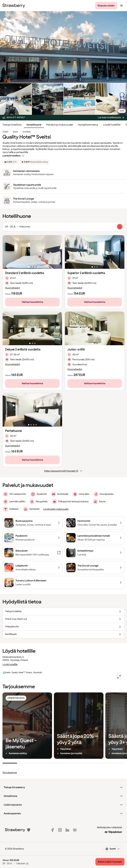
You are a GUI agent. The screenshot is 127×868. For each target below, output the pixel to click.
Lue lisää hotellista (11, 155)
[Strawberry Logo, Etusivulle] (13, 5)
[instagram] (60, 830)
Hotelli (5, 131)
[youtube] (75, 830)
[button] (32, 252)
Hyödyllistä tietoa (88, 124)
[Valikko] (121, 5)
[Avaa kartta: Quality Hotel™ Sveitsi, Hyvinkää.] (119, 677)
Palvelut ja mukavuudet (59, 124)
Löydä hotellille (111, 124)
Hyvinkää (27, 131)
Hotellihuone (33, 124)
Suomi (15, 131)
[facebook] (52, 830)
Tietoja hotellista (12, 124)
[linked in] (67, 830)
